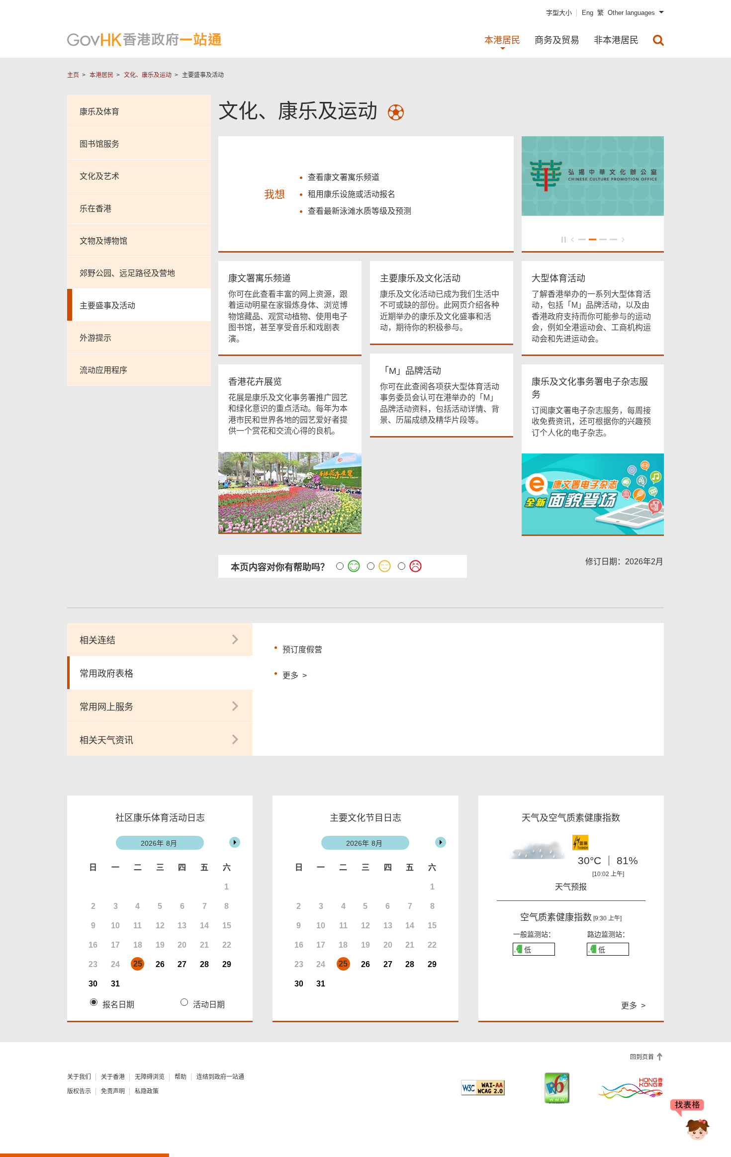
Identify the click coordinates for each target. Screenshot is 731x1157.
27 (182, 964)
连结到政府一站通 (220, 1076)
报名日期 (118, 1004)
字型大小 (559, 12)
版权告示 (79, 1091)
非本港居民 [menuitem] (616, 40)
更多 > (294, 674)
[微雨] (534, 854)
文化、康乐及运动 (148, 75)
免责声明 (113, 1091)
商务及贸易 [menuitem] (557, 40)
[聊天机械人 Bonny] (690, 1121)
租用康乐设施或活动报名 (351, 194)
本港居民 (101, 75)
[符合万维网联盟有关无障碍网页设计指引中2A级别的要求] (483, 1087)
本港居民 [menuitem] (502, 40)
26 (160, 964)
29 (226, 964)
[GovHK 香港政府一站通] (144, 39)
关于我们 (79, 1076)
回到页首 (642, 1057)
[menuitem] (658, 40)
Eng (587, 12)
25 (137, 964)
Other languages (631, 12)
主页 (73, 75)
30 (93, 983)
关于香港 (113, 1076)
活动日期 (209, 1004)
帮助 (180, 1076)
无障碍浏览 (150, 1076)
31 (115, 983)
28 (204, 964)
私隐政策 (147, 1091)
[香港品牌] (630, 1087)
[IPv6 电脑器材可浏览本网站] (557, 1088)
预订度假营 (302, 649)
